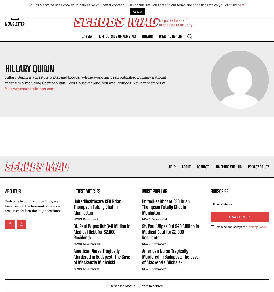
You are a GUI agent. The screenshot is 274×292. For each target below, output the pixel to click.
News (78, 219)
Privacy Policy (257, 227)
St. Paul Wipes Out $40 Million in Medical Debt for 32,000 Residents (102, 231)
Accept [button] (137, 11)
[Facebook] (10, 224)
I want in (237, 216)
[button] (189, 36)
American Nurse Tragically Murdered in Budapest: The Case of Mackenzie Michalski (102, 256)
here (241, 5)
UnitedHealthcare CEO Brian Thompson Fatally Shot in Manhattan (97, 207)
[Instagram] (21, 224)
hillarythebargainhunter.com (29, 88)
